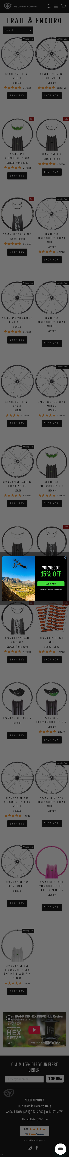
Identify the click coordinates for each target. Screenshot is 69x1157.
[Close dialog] (66, 558)
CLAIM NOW (50, 583)
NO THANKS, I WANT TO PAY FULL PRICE (51, 589)
